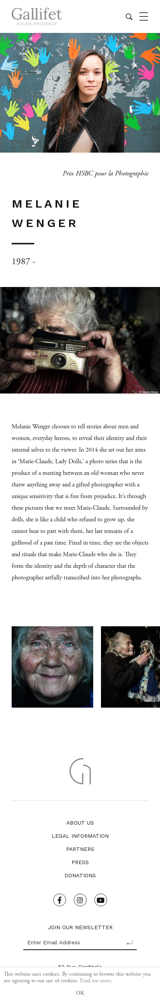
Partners (80, 849)
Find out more (95, 980)
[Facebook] (59, 900)
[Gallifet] (37, 16)
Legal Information (80, 836)
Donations (80, 875)
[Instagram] (80, 900)
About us (80, 823)
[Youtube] (100, 900)
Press (80, 862)
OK (80, 993)
